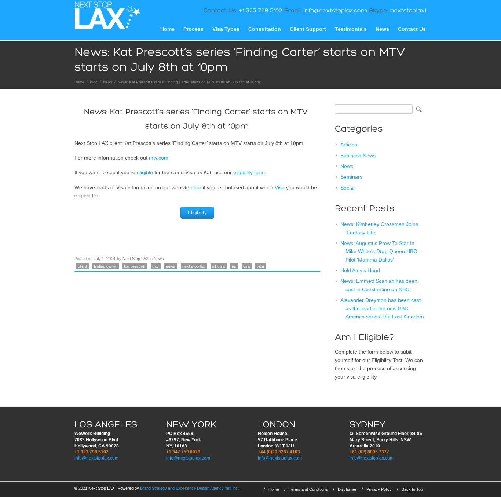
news (170, 266)
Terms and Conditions (308, 489)
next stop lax (193, 266)
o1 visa (218, 266)
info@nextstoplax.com (96, 458)
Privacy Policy (379, 489)
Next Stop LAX (135, 258)
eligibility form (249, 172)
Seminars (351, 177)
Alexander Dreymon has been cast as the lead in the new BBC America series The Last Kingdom (382, 308)
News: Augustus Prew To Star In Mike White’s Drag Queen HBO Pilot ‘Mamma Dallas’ (378, 251)
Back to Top (412, 489)
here (196, 187)
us (234, 266)
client (82, 266)
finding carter (105, 266)
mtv (155, 266)
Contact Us (412, 29)
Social (347, 188)
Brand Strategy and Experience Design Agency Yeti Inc (189, 488)
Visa (280, 187)
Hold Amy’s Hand (360, 270)
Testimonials (351, 29)
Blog (94, 82)
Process (193, 29)
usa (246, 266)
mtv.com (158, 158)
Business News (358, 155)
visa (260, 266)
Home (167, 29)
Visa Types (225, 29)
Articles (348, 144)
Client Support (308, 29)
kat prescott (134, 266)
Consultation (264, 29)
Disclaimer (347, 489)
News (382, 29)
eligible (145, 172)
